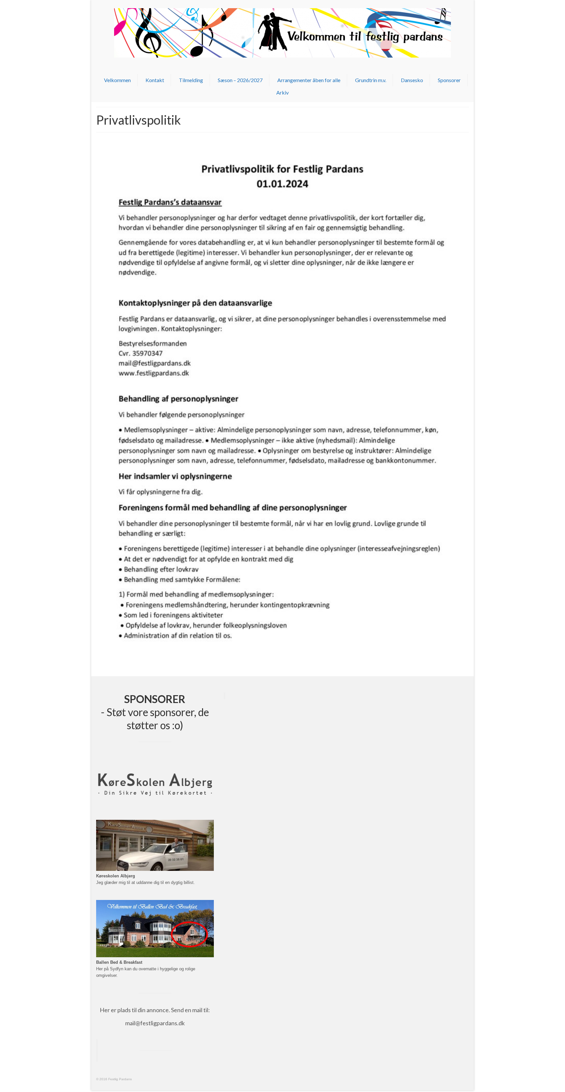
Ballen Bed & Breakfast (119, 962)
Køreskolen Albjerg (115, 876)
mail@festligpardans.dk (155, 1023)
